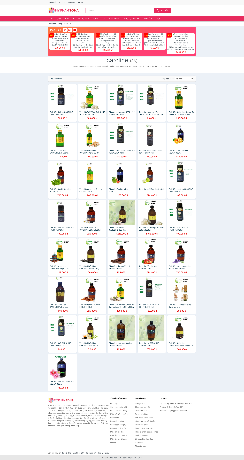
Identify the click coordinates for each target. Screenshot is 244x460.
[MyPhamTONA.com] (63, 10)
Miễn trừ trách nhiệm (118, 414)
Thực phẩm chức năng (144, 428)
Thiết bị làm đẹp (142, 435)
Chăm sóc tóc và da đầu (145, 421)
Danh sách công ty (118, 425)
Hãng (60, 24)
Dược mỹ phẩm (141, 414)
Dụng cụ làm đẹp (131, 19)
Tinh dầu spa (140, 446)
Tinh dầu (147, 19)
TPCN (158, 19)
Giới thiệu (71, 2)
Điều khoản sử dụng (118, 410)
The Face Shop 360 (76, 453)
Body (95, 19)
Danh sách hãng (117, 421)
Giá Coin (105, 453)
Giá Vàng (89, 453)
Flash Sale (55, 29)
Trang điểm (83, 19)
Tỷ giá (64, 453)
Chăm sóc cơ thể (142, 410)
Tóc (103, 19)
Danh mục (62, 2)
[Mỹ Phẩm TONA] (61, 400)
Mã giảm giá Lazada (118, 435)
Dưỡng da (69, 19)
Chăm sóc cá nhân (142, 425)
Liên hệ (80, 2)
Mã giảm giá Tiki (117, 432)
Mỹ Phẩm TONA (135, 458)
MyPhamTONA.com (118, 458)
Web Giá (97, 453)
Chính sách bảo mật (118, 407)
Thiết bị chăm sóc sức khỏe (146, 432)
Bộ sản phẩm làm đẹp (144, 439)
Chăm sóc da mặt (142, 407)
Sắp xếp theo (168, 79)
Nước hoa (114, 19)
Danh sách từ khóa (118, 428)
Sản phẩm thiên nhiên (144, 418)
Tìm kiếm (163, 10)
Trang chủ (52, 2)
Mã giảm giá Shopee (118, 439)
